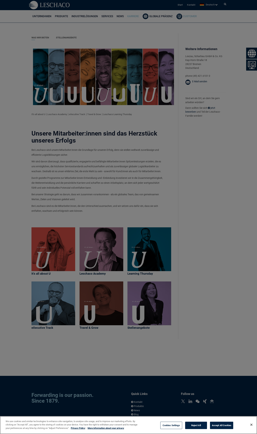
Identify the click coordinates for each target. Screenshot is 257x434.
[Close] (251, 425)
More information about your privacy (106, 428)
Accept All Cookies (221, 425)
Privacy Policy (78, 428)
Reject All (196, 425)
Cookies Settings (171, 425)
